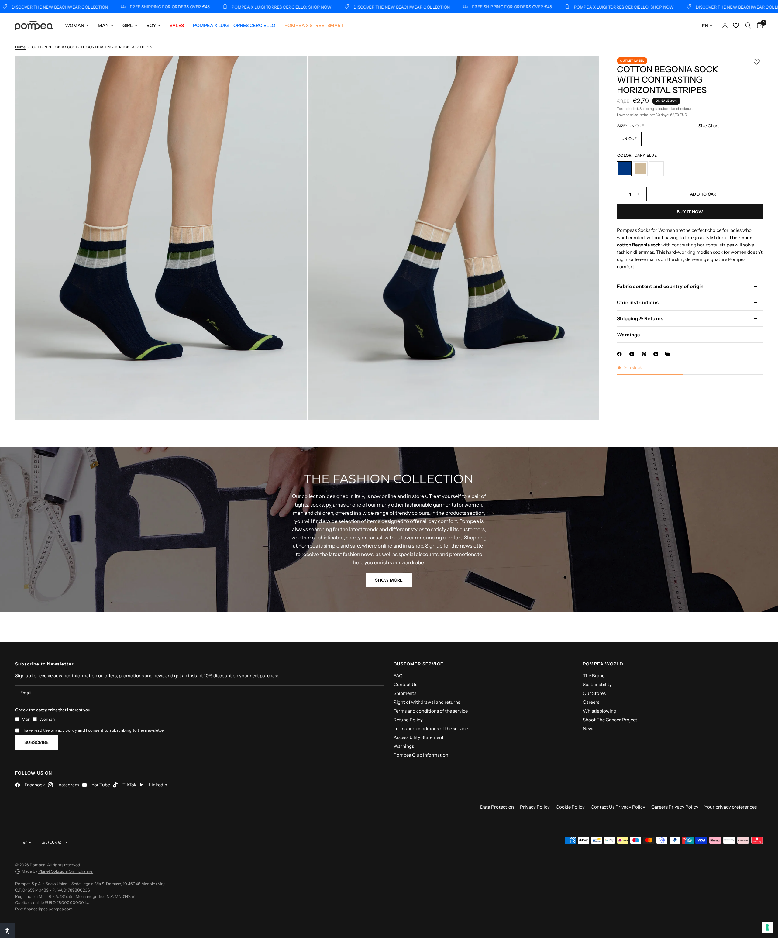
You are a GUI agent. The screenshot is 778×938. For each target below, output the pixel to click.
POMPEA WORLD (603, 664)
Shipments (405, 693)
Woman (74, 25)
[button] (389, 580)
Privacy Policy (535, 807)
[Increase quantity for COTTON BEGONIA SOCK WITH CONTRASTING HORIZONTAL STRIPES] (638, 194)
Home (20, 47)
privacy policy (64, 730)
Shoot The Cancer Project (610, 720)
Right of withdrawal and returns (427, 702)
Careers (591, 702)
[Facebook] (620, 354)
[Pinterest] (645, 354)
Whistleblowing (599, 711)
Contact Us (405, 684)
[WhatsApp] (657, 354)
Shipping (646, 109)
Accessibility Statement (419, 737)
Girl (127, 25)
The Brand (594, 676)
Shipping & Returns (640, 318)
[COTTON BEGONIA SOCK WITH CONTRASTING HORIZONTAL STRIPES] (624, 168)
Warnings (628, 335)
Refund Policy (408, 720)
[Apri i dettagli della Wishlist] (736, 25)
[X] (633, 354)
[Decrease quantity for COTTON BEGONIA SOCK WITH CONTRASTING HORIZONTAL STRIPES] (621, 194)
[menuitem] (76, 25)
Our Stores (594, 693)
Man (103, 25)
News (588, 728)
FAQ (398, 676)
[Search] (748, 25)
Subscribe (36, 742)
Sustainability (597, 684)
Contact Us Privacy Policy (618, 807)
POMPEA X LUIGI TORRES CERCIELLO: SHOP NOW (234, 7)
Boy (151, 25)
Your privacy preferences (730, 807)
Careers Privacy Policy (674, 807)
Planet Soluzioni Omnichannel (65, 871)
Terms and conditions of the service (431, 711)
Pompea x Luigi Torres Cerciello (234, 25)
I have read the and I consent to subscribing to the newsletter (93, 730)
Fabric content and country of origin (660, 286)
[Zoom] (294, 68)
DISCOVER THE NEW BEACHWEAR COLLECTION (353, 7)
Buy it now (690, 212)
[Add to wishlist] (756, 62)
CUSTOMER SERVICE (418, 664)
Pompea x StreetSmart (314, 25)
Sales (177, 25)
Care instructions (638, 302)
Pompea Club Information (421, 755)
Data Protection (497, 807)
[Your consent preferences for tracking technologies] (767, 927)
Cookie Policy (570, 807)
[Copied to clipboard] (668, 354)
